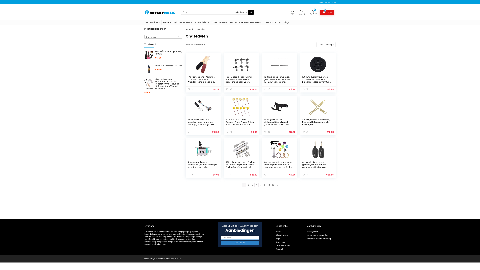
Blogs (286, 22)
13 (273, 185)
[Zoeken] (251, 12)
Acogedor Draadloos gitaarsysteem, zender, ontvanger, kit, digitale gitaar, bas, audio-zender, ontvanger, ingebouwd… (316, 167)
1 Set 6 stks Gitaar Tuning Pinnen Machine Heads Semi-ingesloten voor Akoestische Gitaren (239, 80)
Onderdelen (201, 22)
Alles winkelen (282, 235)
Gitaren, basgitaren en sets (176, 22)
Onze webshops (283, 245)
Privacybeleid (312, 231)
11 (264, 185)
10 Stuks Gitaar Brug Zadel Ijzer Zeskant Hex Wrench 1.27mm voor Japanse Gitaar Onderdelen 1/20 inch (278, 80)
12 (269, 185)
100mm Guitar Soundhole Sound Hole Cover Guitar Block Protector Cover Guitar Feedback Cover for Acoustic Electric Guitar (317, 81)
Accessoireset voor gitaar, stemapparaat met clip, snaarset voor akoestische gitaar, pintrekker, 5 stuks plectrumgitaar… (278, 167)
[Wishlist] (301, 11)
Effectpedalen (219, 22)
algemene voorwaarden (317, 235)
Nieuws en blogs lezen (327, 2)
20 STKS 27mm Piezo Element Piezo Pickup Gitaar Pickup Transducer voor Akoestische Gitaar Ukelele (240, 123)
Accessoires (152, 22)
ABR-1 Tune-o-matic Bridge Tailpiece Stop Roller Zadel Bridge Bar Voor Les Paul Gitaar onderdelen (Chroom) (240, 167)
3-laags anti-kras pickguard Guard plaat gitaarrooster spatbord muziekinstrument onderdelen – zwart (276, 124)
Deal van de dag (272, 22)
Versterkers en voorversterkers (245, 22)
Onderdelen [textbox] (162, 37)
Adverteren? (281, 242)
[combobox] (163, 37)
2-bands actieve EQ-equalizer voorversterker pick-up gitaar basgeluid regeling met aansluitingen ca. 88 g (202, 124)
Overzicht (280, 249)
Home (188, 29)
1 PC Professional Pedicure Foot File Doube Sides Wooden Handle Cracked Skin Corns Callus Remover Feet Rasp (201, 81)
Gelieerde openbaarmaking (319, 238)
